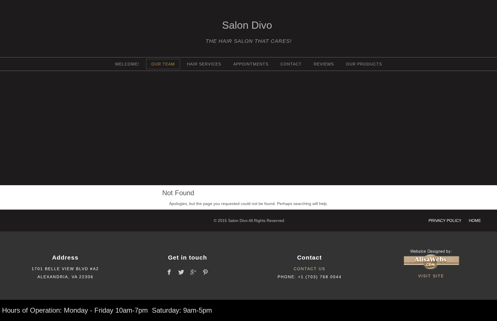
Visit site (431, 276)
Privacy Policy (445, 220)
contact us (309, 268)
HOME (475, 220)
